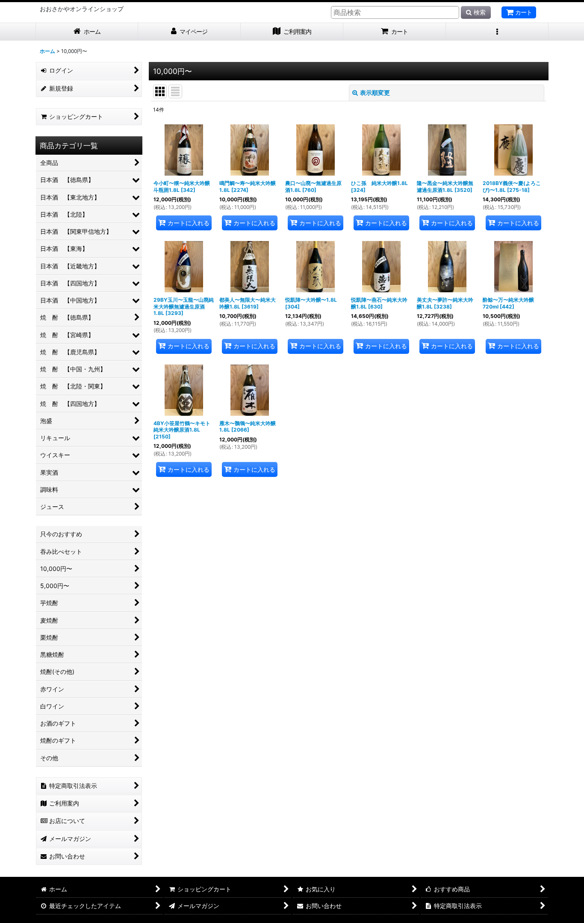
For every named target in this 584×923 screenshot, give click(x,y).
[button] (497, 32)
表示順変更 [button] (375, 92)
